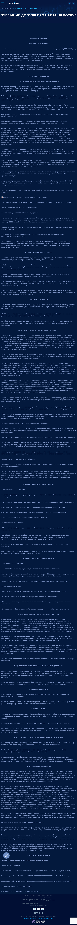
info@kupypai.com (47, 900)
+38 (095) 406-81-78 (30, 903)
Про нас (49, 895)
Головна (38, 895)
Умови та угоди (30, 895)
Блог (44, 895)
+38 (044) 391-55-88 (30, 900)
